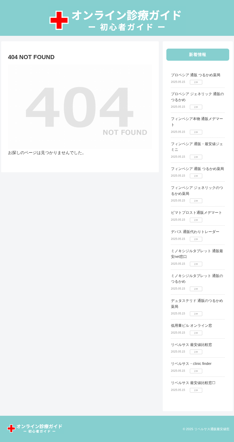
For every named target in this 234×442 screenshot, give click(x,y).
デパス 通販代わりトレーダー (195, 232)
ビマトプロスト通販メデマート (196, 212)
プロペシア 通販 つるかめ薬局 (195, 75)
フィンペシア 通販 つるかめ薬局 (197, 169)
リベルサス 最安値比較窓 (191, 345)
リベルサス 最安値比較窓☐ (193, 383)
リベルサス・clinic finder (191, 364)
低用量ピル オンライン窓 (191, 325)
